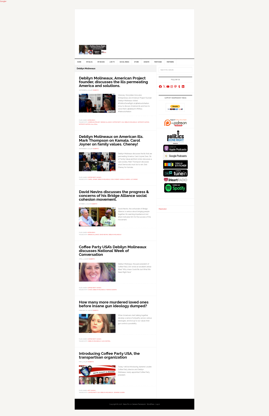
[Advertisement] (134, 25)
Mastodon (163, 209)
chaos (90, 289)
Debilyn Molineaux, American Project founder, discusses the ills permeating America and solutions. (113, 82)
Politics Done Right (134, 49)
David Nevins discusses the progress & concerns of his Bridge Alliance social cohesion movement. (114, 196)
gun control (106, 341)
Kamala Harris (125, 179)
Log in (158, 404)
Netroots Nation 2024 (86, 124)
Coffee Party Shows (94, 177)
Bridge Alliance (106, 122)
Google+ (3, 1)
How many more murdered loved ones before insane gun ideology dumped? (113, 304)
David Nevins (104, 234)
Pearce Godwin (111, 289)
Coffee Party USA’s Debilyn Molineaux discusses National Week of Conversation (112, 251)
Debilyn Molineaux (131, 122)
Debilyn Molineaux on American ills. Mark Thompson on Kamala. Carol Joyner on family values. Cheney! (111, 140)
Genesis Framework (139, 404)
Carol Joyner (92, 179)
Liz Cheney (134, 179)
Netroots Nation (143, 122)
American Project (94, 122)
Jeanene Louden (119, 392)
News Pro (126, 404)
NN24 (95, 124)
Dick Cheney (115, 179)
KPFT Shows (92, 390)
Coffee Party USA (118, 122)
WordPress (150, 404)
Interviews (91, 120)
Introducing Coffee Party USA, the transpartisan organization (109, 355)
